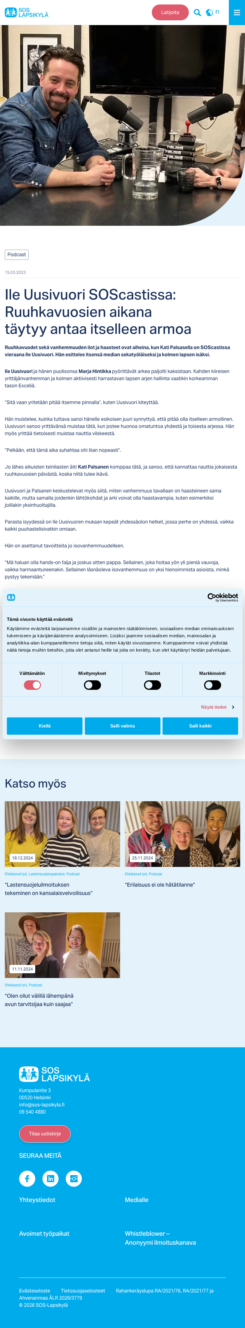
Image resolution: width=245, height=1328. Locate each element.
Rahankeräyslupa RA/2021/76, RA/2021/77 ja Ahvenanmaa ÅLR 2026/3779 (116, 1294)
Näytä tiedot (213, 707)
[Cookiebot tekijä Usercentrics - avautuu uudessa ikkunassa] (212, 597)
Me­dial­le (136, 1201)
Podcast (16, 254)
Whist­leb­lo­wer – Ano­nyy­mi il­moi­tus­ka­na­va (160, 1240)
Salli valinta (122, 725)
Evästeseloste (34, 1291)
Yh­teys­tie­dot (37, 1201)
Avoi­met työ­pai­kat (44, 1235)
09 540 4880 (32, 1112)
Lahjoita (170, 12)
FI (217, 12)
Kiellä (45, 725)
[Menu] (237, 12)
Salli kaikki (200, 725)
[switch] (92, 685)
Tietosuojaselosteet (83, 1291)
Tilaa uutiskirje (45, 1134)
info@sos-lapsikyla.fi (42, 1105)
